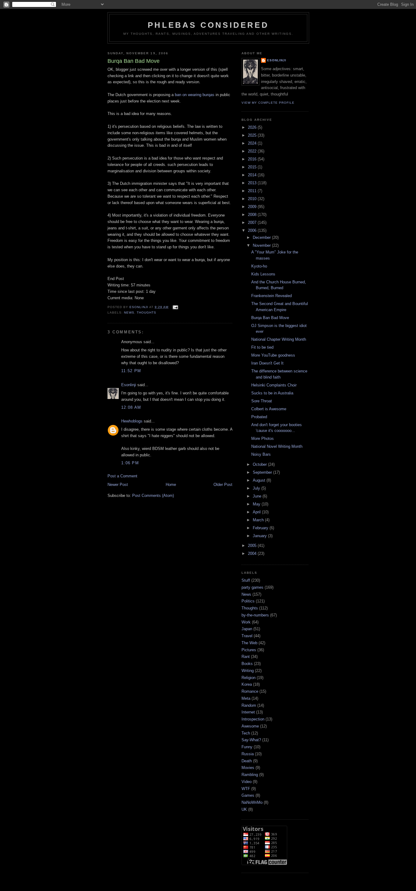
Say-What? (251, 740)
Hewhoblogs (132, 421)
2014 (253, 175)
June (258, 496)
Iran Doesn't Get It (267, 363)
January (260, 536)
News (129, 312)
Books (247, 663)
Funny (246, 747)
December (262, 237)
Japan (246, 629)
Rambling (249, 774)
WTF (245, 788)
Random (248, 705)
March (259, 520)
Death (246, 761)
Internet (248, 712)
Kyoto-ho (259, 266)
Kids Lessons (263, 274)
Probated (259, 417)
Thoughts (146, 312)
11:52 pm (131, 370)
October (260, 464)
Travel (246, 636)
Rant (245, 656)
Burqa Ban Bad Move (270, 317)
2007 (253, 222)
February (261, 528)
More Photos (262, 438)
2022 (253, 151)
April (257, 512)
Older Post (222, 484)
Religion (248, 677)
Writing (247, 670)
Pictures (248, 650)
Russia (247, 754)
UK (244, 809)
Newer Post (118, 484)
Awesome (250, 726)
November (262, 245)
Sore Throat (261, 401)
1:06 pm (130, 463)
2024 (253, 143)
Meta (245, 698)
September (263, 472)
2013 (253, 183)
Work (246, 622)
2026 (253, 127)
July (257, 488)
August (259, 480)
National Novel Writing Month (276, 446)
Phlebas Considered (208, 25)
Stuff (245, 580)
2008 (253, 214)
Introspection (252, 719)
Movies (247, 767)
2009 (253, 206)
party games (252, 587)
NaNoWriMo (252, 802)
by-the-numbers (255, 615)
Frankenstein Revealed (271, 295)
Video (246, 781)
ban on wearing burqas (194, 94)
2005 (253, 545)
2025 (253, 135)
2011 (253, 191)
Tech (245, 733)
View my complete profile (267, 102)
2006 (253, 230)
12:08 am (131, 407)
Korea (246, 684)
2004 (253, 553)
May (257, 504)
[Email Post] (175, 307)
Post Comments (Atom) (153, 495)
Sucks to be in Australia (272, 393)
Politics (248, 601)
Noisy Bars (261, 454)
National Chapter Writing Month (278, 339)
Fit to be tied (262, 347)
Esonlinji (128, 385)
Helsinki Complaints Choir (274, 385)
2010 (253, 198)
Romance (249, 691)
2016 (253, 159)
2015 (253, 167)
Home (171, 484)
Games (247, 795)
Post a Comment (122, 476)
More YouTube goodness (273, 355)
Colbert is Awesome (268, 409)
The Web (249, 643)
